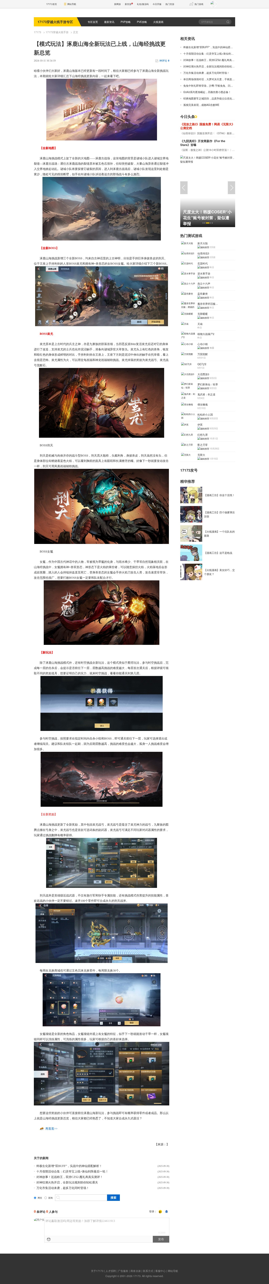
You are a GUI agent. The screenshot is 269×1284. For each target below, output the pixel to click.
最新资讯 (109, 22)
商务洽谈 (135, 1271)
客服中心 (160, 1271)
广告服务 (123, 1271)
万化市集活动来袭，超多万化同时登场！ (62, 1187)
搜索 (228, 22)
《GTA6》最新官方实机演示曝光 (233, 133)
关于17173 (97, 1271)
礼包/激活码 (143, 4)
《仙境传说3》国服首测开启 (196, 133)
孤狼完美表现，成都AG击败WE (201, 105)
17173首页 (51, 4)
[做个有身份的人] (160, 1212)
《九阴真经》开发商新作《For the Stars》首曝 (202, 143)
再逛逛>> (51, 1128)
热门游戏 (199, 4)
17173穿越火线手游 (57, 32)
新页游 (128, 4)
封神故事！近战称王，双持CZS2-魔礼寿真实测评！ (69, 1177)
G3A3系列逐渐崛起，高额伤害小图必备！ (207, 92)
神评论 (164, 60)
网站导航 (71, 4)
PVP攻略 (126, 22)
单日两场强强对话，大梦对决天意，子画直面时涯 (211, 79)
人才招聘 (111, 1271)
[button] (184, 187)
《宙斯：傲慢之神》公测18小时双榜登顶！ (204, 150)
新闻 (50, 1198)
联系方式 (148, 1271)
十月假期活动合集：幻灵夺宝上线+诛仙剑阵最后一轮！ (72, 1171)
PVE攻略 (142, 22)
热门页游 (169, 4)
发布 (161, 1239)
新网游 (117, 4)
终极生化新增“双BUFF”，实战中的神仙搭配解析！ (69, 1166)
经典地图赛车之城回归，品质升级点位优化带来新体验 (214, 98)
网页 (40, 1198)
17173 (37, 32)
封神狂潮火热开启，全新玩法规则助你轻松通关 (67, 1182)
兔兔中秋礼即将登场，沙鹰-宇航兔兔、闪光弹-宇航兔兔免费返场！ (221, 85)
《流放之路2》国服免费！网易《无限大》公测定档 (207, 126)
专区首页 (93, 22)
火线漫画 (158, 22)
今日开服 (157, 4)
